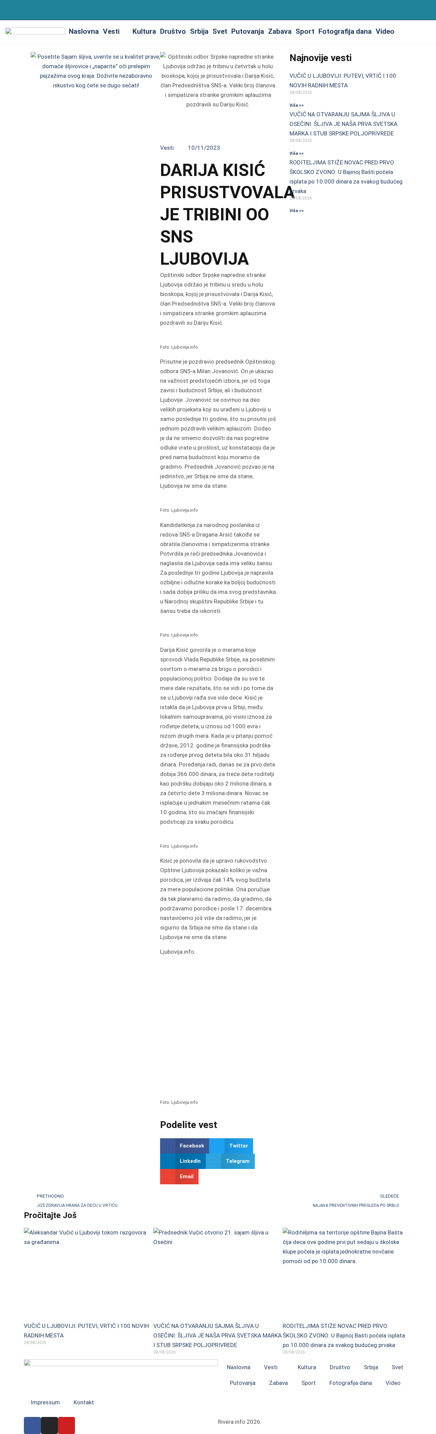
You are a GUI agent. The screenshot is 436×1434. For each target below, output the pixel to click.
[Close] (428, 9)
